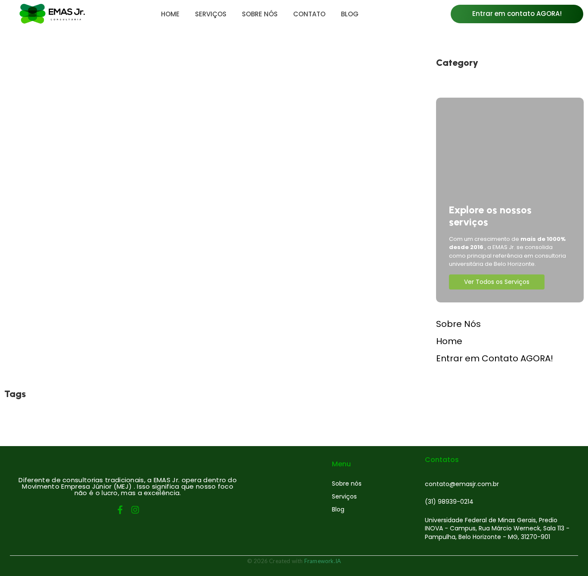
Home (449, 341)
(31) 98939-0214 (449, 501)
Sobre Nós (458, 324)
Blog (338, 509)
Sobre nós (347, 483)
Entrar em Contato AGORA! (494, 358)
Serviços (344, 496)
